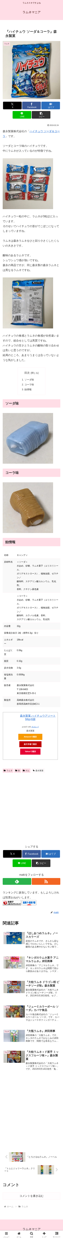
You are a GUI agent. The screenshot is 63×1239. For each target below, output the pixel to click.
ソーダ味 (29, 379)
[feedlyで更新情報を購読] (17, 881)
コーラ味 (29, 384)
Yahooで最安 (30, 751)
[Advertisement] (31, 807)
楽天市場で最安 (30, 744)
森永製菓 (39, 770)
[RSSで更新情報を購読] (46, 881)
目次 (27, 372)
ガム (27, 770)
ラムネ (9, 770)
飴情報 (28, 389)
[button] (41, 115)
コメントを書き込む (31, 1195)
